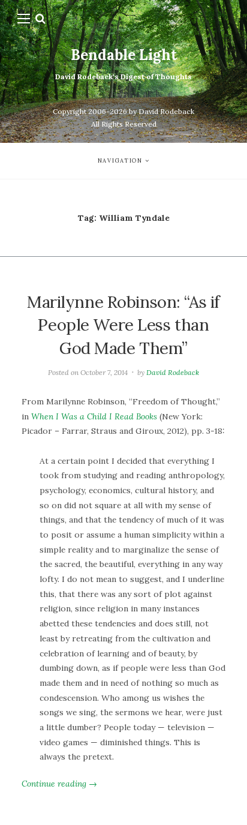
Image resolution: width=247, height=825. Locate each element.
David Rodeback (172, 372)
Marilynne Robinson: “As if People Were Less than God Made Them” (123, 325)
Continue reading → (59, 783)
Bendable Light (124, 55)
